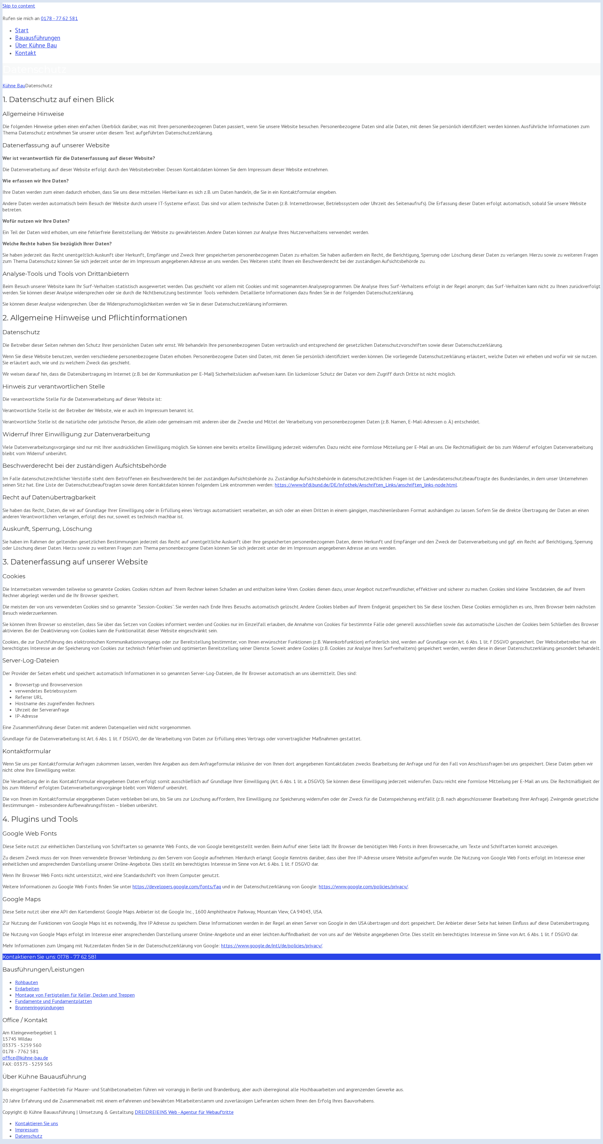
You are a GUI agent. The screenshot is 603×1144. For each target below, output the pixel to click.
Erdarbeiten (27, 988)
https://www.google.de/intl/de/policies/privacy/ (271, 945)
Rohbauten (26, 982)
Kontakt (25, 53)
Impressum (26, 1129)
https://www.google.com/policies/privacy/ (363, 886)
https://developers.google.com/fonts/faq (177, 886)
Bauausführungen (37, 37)
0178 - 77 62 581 (59, 18)
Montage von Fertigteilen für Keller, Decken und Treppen (75, 995)
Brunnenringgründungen (39, 1007)
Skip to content (19, 6)
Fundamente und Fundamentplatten (53, 1001)
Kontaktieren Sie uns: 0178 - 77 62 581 (49, 957)
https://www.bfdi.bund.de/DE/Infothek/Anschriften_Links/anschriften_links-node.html (366, 485)
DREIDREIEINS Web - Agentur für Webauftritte (184, 1112)
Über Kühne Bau (36, 45)
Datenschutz (28, 1136)
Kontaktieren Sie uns (36, 1123)
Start (22, 30)
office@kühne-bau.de (25, 1057)
